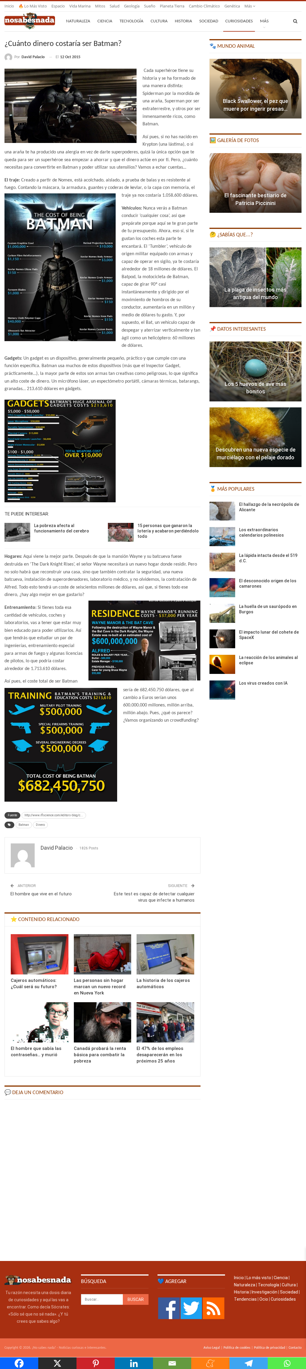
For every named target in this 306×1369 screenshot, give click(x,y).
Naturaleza (78, 21)
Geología (132, 6)
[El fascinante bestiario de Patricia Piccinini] (255, 183)
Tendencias (245, 1299)
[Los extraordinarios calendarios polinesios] (222, 536)
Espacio (58, 6)
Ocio (263, 1299)
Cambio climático (204, 6)
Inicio (9, 6)
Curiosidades (239, 21)
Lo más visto (259, 1277)
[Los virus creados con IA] (222, 690)
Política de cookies (237, 1348)
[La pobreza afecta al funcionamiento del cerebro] (17, 532)
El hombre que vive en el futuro (41, 894)
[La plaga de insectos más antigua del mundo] (255, 277)
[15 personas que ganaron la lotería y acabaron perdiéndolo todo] (121, 532)
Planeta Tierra (172, 6)
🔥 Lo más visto (33, 6)
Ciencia (104, 21)
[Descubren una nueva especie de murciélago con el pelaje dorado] (255, 437)
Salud (115, 6)
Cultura (159, 21)
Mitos (100, 6)
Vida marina (80, 6)
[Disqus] (102, 1179)
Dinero (40, 824)
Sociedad (208, 21)
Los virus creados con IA (263, 683)
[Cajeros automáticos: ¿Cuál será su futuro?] (39, 954)
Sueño (149, 6)
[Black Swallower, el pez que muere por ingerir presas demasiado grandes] (255, 88)
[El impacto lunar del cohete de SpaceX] (222, 639)
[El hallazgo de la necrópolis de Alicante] (222, 511)
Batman (24, 824)
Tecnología (131, 21)
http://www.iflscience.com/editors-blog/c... (54, 815)
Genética (232, 6)
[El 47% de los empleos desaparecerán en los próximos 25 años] (165, 1022)
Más (248, 6)
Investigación (264, 1292)
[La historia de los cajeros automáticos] (165, 954)
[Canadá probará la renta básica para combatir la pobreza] (102, 1022)
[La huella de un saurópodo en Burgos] (222, 613)
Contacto (295, 1348)
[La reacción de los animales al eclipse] (222, 664)
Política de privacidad (269, 1348)
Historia (183, 21)
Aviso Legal (212, 1348)
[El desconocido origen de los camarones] (222, 587)
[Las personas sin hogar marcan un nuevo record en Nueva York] (102, 954)
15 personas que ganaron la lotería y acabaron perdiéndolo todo (168, 531)
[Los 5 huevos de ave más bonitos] (255, 371)
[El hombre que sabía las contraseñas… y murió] (39, 1022)
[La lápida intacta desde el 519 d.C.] (222, 562)
